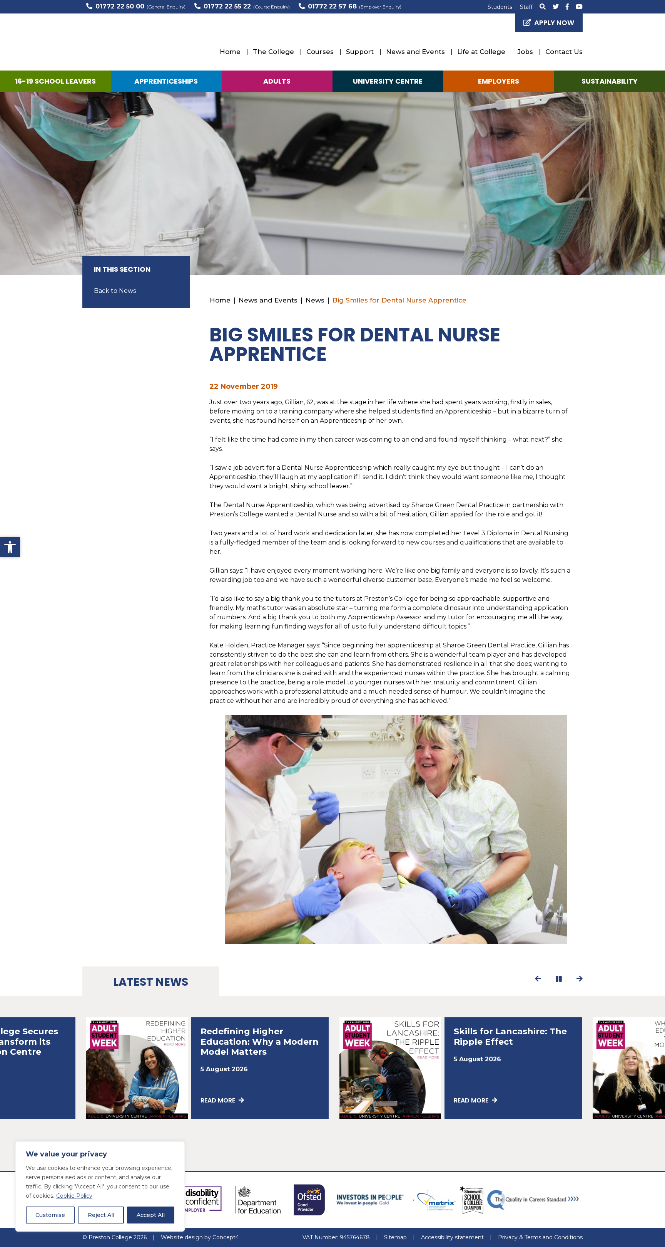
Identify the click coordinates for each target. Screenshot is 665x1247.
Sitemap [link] (395, 1237)
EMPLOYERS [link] (498, 81)
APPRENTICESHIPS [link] (166, 81)
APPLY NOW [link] (554, 22)
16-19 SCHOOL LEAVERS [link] (55, 81)
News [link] (315, 300)
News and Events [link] (415, 51)
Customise (50, 1215)
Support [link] (360, 51)
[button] (538, 978)
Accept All (151, 1215)
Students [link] (500, 6)
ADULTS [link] (277, 81)
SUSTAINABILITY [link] (609, 81)
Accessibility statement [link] (452, 1237)
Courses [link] (320, 51)
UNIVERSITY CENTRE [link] (388, 81)
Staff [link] (526, 6)
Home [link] (230, 51)
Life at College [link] (481, 51)
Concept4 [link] (225, 1237)
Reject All (101, 1215)
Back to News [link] (115, 290)
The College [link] (273, 51)
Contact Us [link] (564, 51)
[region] (100, 1186)
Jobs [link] (525, 51)
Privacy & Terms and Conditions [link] (540, 1237)
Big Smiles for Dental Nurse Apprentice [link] (399, 300)
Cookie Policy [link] (74, 1195)
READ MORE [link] (219, 1100)
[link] (10, 547)
